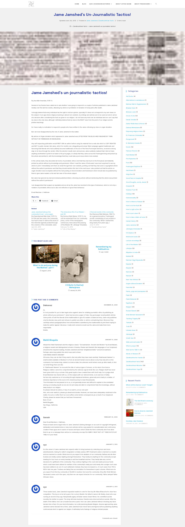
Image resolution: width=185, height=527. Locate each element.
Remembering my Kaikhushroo (103, 248)
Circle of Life (130, 116)
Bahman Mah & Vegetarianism (136, 104)
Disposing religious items (134, 131)
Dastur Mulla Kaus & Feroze (135, 123)
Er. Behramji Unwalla (133, 143)
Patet (128, 295)
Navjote (128, 264)
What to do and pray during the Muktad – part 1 (45, 267)
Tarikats (128, 322)
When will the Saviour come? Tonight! (139, 385)
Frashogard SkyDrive (133, 166)
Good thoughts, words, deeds (136, 182)
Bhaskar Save (130, 108)
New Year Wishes (132, 279)
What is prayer (131, 346)
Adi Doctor (129, 96)
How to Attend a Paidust (134, 201)
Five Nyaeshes (131, 158)
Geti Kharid (130, 170)
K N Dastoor (130, 233)
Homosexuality (131, 197)
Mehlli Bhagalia (50, 340)
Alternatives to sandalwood (135, 100)
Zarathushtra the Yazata (134, 357)
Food (127, 162)
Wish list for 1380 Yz (133, 350)
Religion (128, 307)
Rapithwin (129, 303)
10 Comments (139, 394)
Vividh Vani (130, 338)
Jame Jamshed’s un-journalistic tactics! (102, 26)
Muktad (128, 256)
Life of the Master (132, 244)
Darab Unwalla (131, 119)
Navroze (129, 272)
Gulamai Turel (130, 190)
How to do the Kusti (132, 205)
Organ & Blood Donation (134, 283)
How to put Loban (132, 213)
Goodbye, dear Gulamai (134, 421)
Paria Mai (129, 287)
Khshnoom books (132, 237)
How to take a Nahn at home (135, 217)
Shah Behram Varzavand (134, 315)
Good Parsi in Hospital (133, 178)
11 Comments (138, 404)
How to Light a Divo (132, 209)
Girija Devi (129, 174)
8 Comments (149, 415)
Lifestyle (129, 248)
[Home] (70, 26)
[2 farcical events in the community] (104, 219)
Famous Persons (131, 151)
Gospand (129, 186)
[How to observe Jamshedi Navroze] (129, 413)
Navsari (128, 276)
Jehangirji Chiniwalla (133, 229)
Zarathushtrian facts (106, 20)
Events (128, 147)
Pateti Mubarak (131, 299)
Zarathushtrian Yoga (133, 369)
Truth (128, 326)
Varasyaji (129, 334)
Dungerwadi (130, 139)
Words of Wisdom (132, 354)
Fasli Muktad (130, 155)
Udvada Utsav (130, 330)
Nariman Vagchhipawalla (134, 260)
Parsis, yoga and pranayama (135, 291)
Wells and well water (133, 342)
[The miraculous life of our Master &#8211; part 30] (75, 220)
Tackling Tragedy (132, 318)
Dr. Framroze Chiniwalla (134, 135)
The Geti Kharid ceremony (143, 401)
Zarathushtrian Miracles (134, 365)
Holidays (129, 194)
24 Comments (143, 423)
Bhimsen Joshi (131, 112)
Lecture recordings (132, 240)
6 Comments (141, 387)
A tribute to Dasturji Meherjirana (74, 286)
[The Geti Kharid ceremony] (129, 402)
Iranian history (131, 221)
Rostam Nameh (131, 311)
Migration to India (132, 252)
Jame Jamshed (92, 20)
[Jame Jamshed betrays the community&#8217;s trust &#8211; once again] (46, 220)
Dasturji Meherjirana (133, 127)
